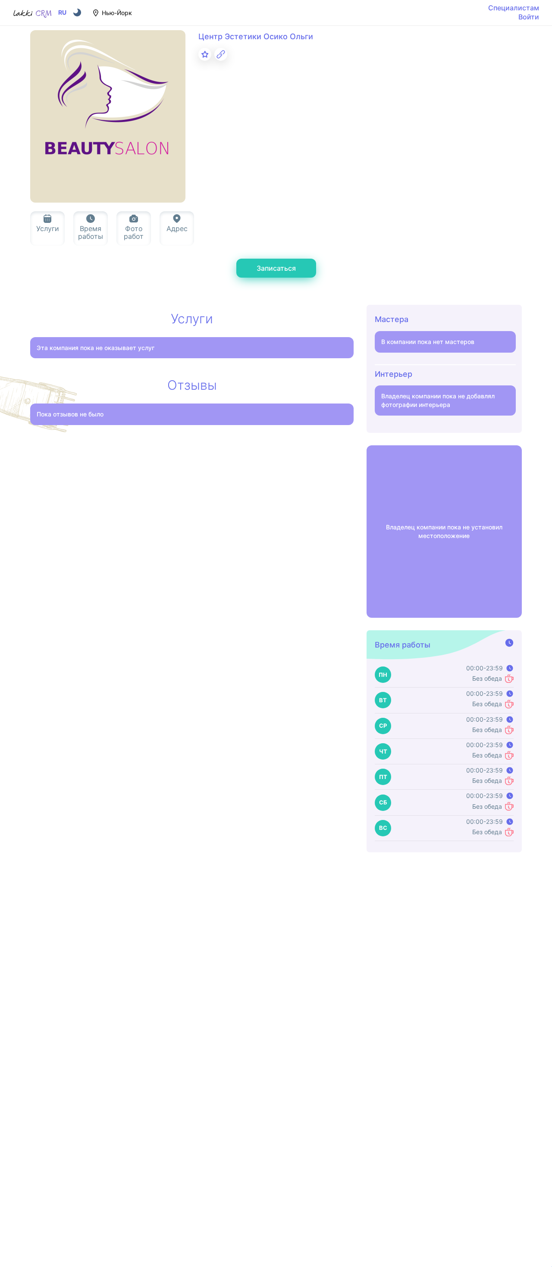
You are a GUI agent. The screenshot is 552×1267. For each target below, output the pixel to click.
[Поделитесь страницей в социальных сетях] (220, 54)
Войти (528, 17)
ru (62, 12)
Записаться (276, 268)
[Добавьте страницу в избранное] (204, 54)
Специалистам (513, 8)
